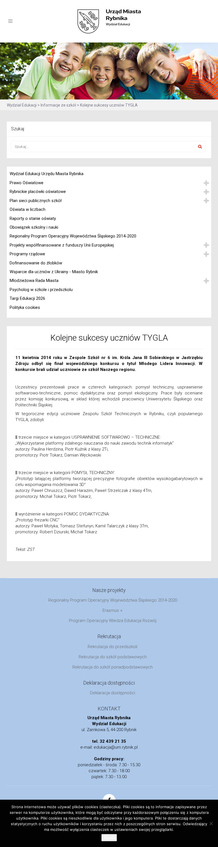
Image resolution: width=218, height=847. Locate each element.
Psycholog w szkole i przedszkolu (41, 289)
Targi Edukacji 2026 (27, 298)
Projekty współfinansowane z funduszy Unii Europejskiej (62, 245)
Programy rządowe (27, 253)
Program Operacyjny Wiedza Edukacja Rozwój (112, 620)
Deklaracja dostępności (112, 692)
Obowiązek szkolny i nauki (34, 227)
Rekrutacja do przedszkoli (112, 646)
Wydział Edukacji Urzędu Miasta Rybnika (46, 173)
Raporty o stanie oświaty (33, 218)
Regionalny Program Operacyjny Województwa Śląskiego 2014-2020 (73, 236)
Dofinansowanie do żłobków (36, 263)
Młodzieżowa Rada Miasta (34, 280)
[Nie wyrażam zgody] (211, 823)
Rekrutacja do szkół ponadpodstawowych (112, 667)
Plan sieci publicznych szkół (36, 200)
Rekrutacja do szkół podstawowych (113, 656)
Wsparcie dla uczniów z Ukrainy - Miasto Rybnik (54, 271)
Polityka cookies (25, 307)
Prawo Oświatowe (26, 182)
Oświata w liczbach (27, 209)
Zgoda (109, 837)
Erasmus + (112, 610)
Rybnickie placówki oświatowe (38, 191)
